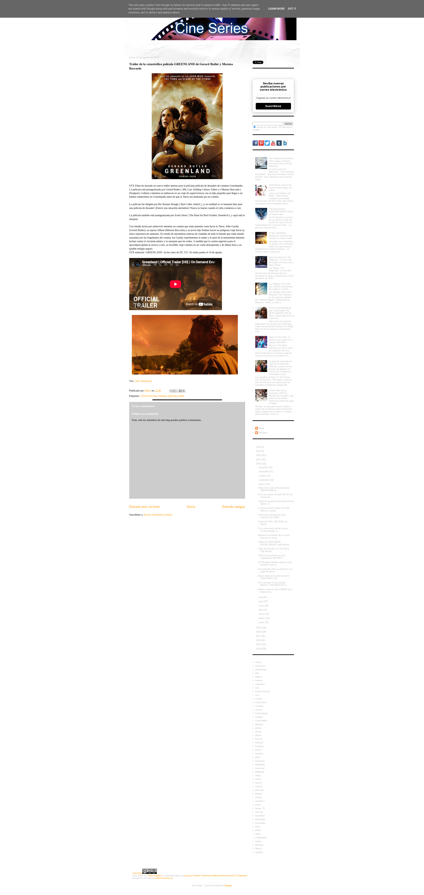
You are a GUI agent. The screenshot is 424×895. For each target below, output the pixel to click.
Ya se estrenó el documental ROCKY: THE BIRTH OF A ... (273, 584)
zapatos (259, 852)
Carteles (170, 46)
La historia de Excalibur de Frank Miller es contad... (274, 509)
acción (258, 662)
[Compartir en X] (177, 391)
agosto (262, 484)
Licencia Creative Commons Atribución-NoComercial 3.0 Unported (215, 875)
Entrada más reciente (144, 506)
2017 (258, 636)
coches (258, 699)
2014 (258, 648)
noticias (259, 786)
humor (258, 750)
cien (257, 688)
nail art (258, 783)
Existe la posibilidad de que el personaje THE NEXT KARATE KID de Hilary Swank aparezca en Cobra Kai (281, 313)
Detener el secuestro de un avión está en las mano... (274, 536)
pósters (258, 793)
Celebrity (152, 46)
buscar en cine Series (267, 127)
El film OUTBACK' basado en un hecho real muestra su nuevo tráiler (280, 236)
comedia (259, 706)
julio (261, 597)
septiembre (264, 480)
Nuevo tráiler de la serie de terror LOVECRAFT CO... (273, 577)
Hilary (261, 428)
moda (258, 775)
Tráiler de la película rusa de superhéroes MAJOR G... (271, 556)
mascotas (260, 768)
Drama (258, 735)
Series (202, 46)
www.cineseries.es (164, 878)
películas (172, 395)
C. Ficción (253, 46)
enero (262, 622)
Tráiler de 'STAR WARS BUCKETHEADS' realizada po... (274, 543)
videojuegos (261, 837)
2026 (258, 447)
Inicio (135, 46)
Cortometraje (261, 713)
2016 (258, 640)
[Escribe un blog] (174, 391)
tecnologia (260, 819)
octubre (262, 476)
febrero (262, 618)
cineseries (137, 873)
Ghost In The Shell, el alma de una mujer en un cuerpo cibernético (280, 340)
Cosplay (273, 46)
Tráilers (234, 46)
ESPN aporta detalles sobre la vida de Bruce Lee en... (275, 563)
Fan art (258, 739)
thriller (258, 830)
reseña (258, 797)
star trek (259, 812)
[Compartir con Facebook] (180, 391)
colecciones (261, 702)
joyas (257, 757)
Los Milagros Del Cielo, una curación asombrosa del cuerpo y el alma (280, 286)
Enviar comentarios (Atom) (158, 514)
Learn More (276, 8)
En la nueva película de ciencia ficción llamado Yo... (273, 529)
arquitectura (260, 669)
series (258, 805)
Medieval (259, 772)
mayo (262, 605)
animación (260, 666)
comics (258, 709)
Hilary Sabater (154, 875)
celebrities (260, 684)
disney (258, 731)
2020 (258, 463)
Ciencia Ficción (148, 395)
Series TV (260, 808)
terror (257, 826)
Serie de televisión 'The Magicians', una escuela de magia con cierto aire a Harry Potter (281, 261)
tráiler (181, 395)
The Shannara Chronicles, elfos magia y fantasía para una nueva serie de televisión (281, 162)
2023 (258, 451)
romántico (260, 801)
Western (259, 845)
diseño (258, 728)
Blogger (228, 885)
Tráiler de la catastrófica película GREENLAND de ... (273, 489)
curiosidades (261, 720)
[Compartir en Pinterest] (183, 391)
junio (261, 601)
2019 (258, 627)
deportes (259, 724)
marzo (262, 614)
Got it (292, 8)
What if (217, 46)
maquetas (260, 761)
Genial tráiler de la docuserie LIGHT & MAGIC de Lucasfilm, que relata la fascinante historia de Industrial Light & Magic (281, 397)
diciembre (264, 467)
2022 (258, 455)
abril (261, 610)
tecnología (260, 823)
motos (258, 779)
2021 (258, 459)
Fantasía (162, 395)
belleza (258, 677)
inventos (259, 753)
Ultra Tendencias (143, 381)
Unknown (263, 432)
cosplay (259, 717)
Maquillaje (260, 764)
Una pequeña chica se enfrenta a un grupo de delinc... (275, 570)
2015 (258, 644)
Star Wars (260, 815)
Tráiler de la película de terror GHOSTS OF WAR (272, 516)
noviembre (264, 471)
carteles (259, 680)
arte (257, 673)
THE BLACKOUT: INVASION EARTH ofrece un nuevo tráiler (281, 212)
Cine (187, 46)
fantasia (259, 742)
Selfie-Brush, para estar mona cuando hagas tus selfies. (280, 187)
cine (257, 695)
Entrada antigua (233, 506)
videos (258, 841)
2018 (258, 632)
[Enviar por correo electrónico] (171, 391)
